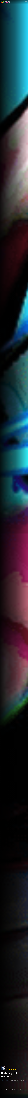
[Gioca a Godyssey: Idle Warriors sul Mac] (14, 1085)
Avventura (5, 1080)
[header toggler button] (26, 2)
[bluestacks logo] (5, 2)
